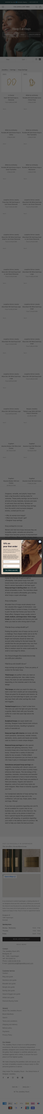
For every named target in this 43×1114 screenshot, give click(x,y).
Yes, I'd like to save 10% (11, 570)
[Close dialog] (40, 541)
